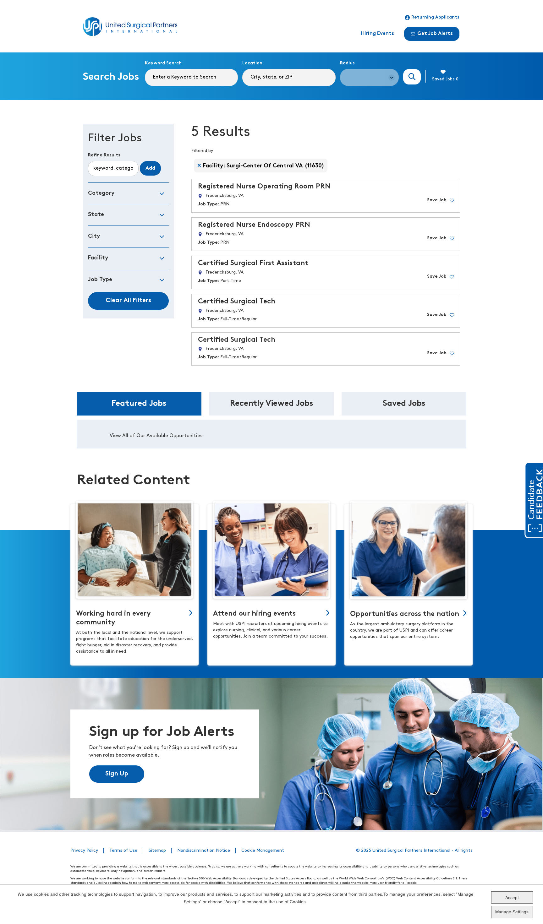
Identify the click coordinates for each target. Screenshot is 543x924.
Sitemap (157, 850)
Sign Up (116, 774)
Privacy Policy (84, 850)
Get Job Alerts (435, 33)
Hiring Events (377, 33)
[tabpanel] (271, 434)
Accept (512, 897)
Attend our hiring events (254, 613)
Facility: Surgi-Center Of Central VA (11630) (263, 166)
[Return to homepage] (130, 26)
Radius (347, 63)
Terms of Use (123, 850)
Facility (98, 258)
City (94, 236)
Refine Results (104, 155)
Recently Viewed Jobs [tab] (271, 403)
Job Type (100, 280)
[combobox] (288, 77)
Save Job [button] (437, 200)
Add (150, 168)
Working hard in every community (113, 618)
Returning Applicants (435, 17)
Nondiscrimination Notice (203, 850)
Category (101, 193)
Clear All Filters (128, 300)
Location (252, 63)
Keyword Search (163, 63)
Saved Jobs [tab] (404, 403)
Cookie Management (262, 850)
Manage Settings (512, 912)
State (96, 215)
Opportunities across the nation (404, 614)
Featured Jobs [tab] (139, 403)
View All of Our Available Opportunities (156, 435)
